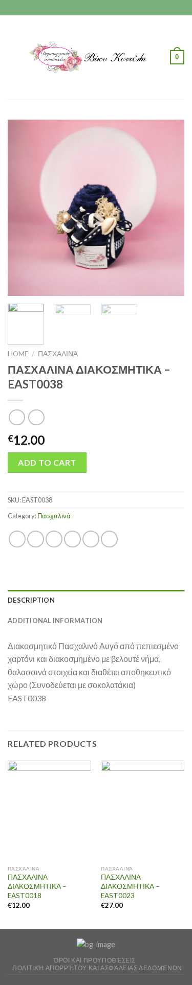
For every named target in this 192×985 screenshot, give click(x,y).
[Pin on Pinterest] (90, 539)
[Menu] (14, 57)
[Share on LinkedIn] (109, 539)
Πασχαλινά (58, 354)
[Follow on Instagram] (96, 7)
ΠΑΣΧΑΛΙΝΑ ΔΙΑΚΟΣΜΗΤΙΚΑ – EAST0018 (37, 886)
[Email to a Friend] (72, 539)
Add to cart (47, 462)
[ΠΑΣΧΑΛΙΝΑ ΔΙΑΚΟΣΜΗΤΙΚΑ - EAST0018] (49, 810)
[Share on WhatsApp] (17, 539)
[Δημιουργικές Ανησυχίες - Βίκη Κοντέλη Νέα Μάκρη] (95, 57)
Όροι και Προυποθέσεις (95, 960)
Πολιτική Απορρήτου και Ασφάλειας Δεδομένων (97, 968)
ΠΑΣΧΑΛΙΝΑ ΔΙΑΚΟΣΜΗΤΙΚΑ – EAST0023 (130, 886)
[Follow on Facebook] (86, 7)
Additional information (55, 620)
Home (18, 354)
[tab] (96, 600)
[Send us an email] (106, 7)
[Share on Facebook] (35, 539)
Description (31, 600)
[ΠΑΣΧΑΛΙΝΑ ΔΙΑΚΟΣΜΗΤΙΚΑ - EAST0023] (142, 810)
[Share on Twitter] (54, 539)
